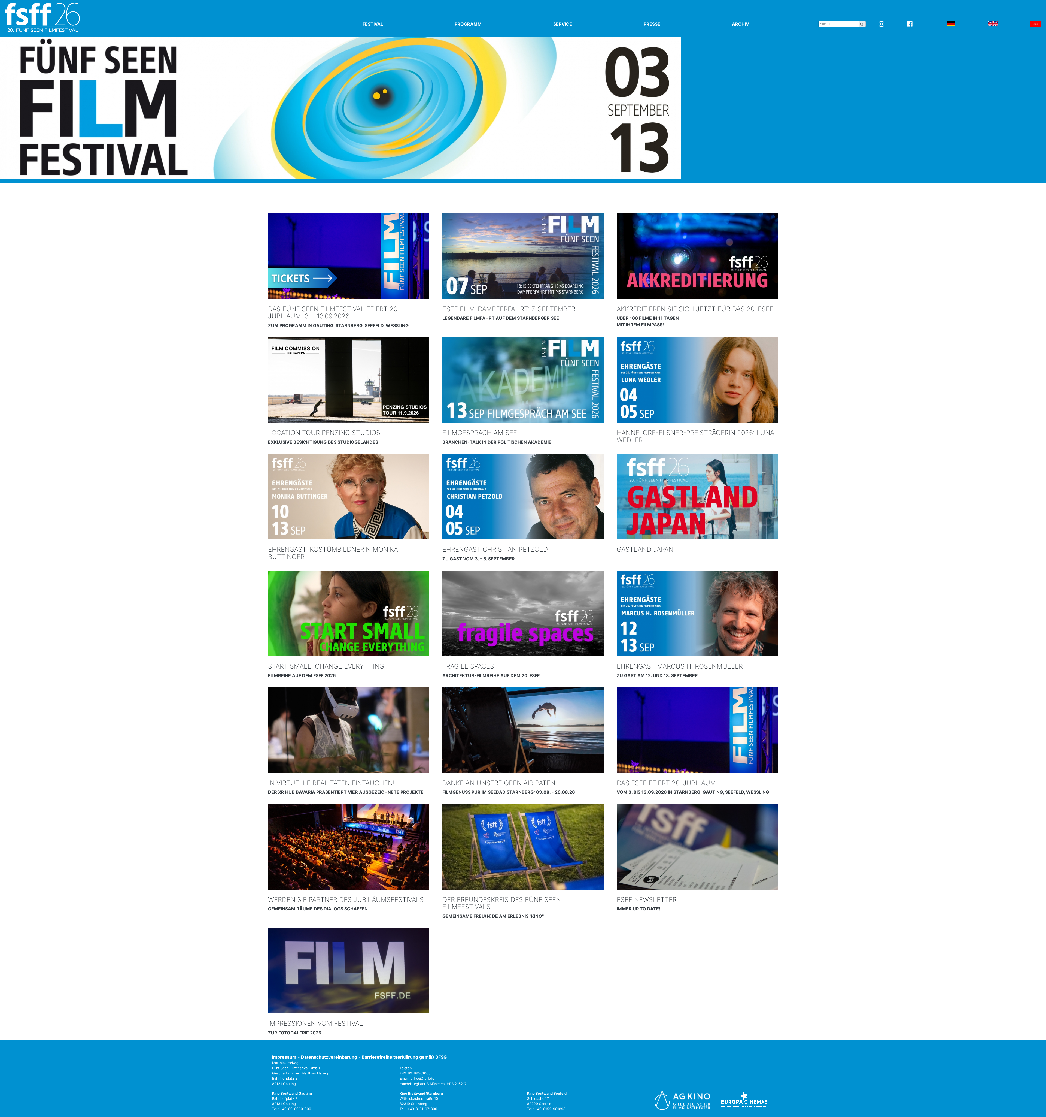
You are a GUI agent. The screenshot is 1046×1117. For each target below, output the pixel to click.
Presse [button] (665, 24)
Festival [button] (385, 24)
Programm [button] (481, 24)
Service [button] (575, 24)
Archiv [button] (753, 24)
